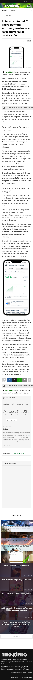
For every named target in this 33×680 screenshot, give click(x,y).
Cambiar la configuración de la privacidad (21, 677)
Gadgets (8, 15)
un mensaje (26, 669)
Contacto (29, 672)
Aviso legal (18, 672)
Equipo (24, 672)
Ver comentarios (11, 420)
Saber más (26, 75)
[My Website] (10, 445)
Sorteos (12, 672)
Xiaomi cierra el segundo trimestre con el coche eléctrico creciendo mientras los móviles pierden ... (19, 540)
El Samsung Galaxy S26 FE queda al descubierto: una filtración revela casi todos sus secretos (19, 546)
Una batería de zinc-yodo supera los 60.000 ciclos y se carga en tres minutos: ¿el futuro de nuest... (19, 521)
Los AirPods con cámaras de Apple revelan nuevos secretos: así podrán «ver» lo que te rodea (19, 533)
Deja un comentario (17, 453)
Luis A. (29, 40)
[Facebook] (27, 1)
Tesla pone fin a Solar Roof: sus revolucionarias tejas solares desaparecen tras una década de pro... (19, 528)
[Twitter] (24, 1)
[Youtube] (29, 1)
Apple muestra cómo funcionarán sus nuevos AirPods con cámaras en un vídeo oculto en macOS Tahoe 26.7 (18, 553)
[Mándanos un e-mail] (7, 445)
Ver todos (15, 636)
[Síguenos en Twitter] (5, 445)
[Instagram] (31, 1)
